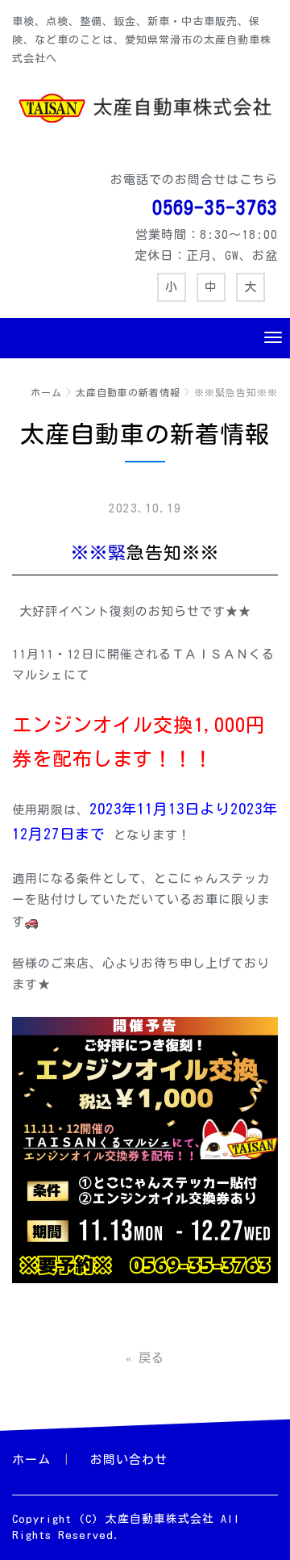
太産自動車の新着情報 (128, 392)
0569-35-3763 (215, 207)
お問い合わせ (129, 1459)
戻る (145, 1358)
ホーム (46, 392)
